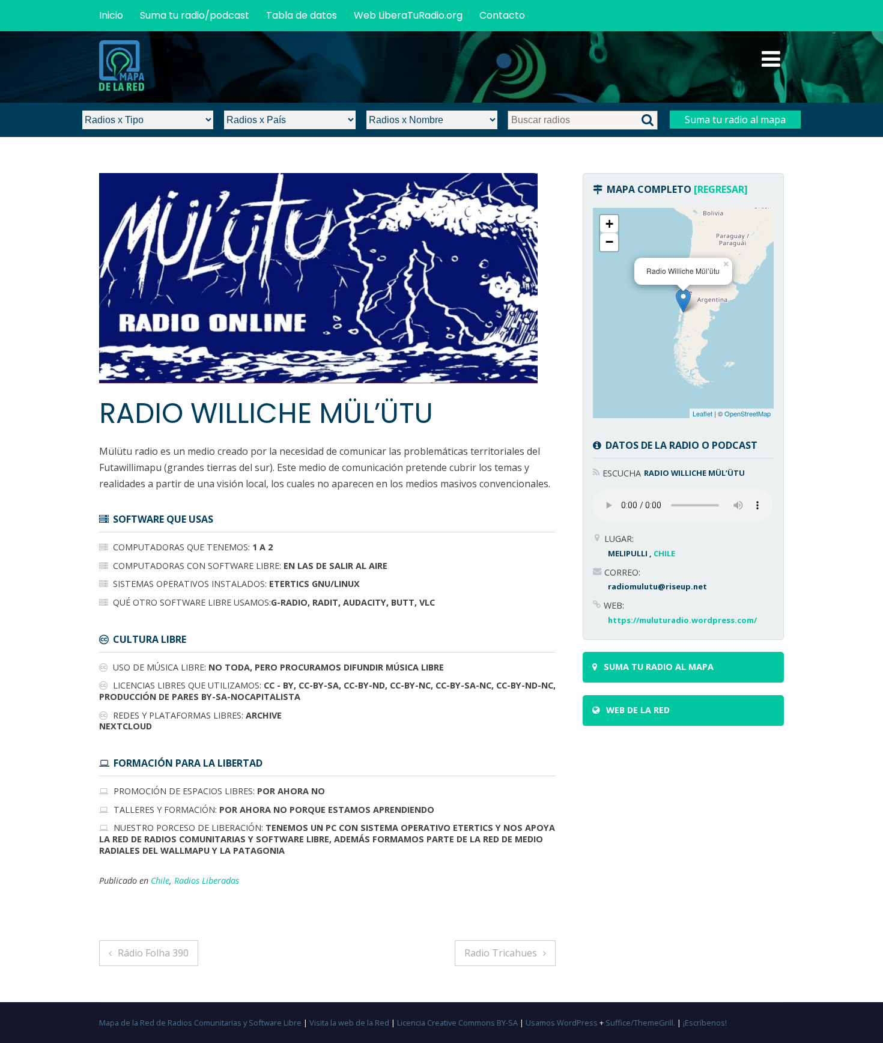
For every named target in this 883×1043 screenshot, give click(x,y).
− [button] (609, 241)
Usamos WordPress (562, 1022)
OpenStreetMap (747, 413)
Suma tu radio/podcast (194, 15)
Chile (160, 880)
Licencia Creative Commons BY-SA (457, 1022)
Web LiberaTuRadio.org (408, 15)
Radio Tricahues (500, 952)
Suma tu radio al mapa (735, 119)
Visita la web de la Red (349, 1022)
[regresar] (721, 189)
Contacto (502, 15)
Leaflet (702, 413)
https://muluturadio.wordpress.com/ (682, 620)
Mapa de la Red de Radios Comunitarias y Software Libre (200, 1022)
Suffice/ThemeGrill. (640, 1022)
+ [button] (609, 223)
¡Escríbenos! (705, 1022)
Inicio (111, 15)
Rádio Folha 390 (153, 952)
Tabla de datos (301, 15)
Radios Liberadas (206, 880)
